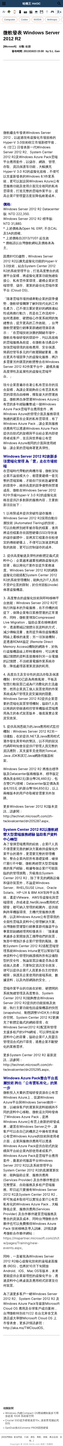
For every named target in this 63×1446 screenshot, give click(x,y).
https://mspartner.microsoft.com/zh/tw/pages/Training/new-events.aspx (31, 1243)
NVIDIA (37, 19)
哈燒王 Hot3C (31, 3)
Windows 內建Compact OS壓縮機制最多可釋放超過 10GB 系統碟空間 (32, 1414)
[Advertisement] (31, 93)
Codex (24, 19)
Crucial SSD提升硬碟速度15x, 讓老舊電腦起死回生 (32, 1422)
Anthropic (52, 19)
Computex (9, 19)
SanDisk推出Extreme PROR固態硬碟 (26, 1427)
